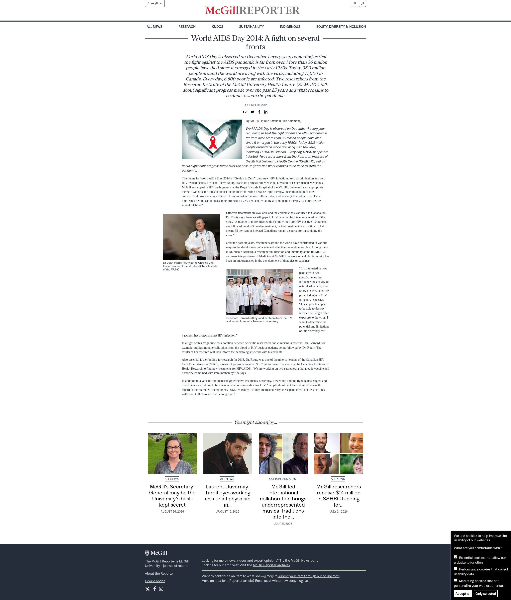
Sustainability (251, 26)
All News (154, 26)
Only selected (485, 594)
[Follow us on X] (147, 589)
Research (187, 26)
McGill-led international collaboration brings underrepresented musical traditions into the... (283, 501)
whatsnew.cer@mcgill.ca (291, 581)
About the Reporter (159, 573)
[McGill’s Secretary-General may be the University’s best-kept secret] (172, 453)
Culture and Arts (282, 478)
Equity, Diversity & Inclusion (341, 26)
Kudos (217, 26)
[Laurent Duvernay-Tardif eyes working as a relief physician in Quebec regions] (228, 453)
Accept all (463, 594)
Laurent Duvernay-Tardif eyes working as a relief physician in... (228, 495)
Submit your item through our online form (309, 576)
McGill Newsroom (304, 560)
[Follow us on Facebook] (154, 589)
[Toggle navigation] (303, 11)
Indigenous (290, 26)
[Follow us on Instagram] (161, 589)
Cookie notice (155, 581)
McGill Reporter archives (271, 565)
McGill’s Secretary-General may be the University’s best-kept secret (172, 495)
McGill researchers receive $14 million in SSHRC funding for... (338, 495)
